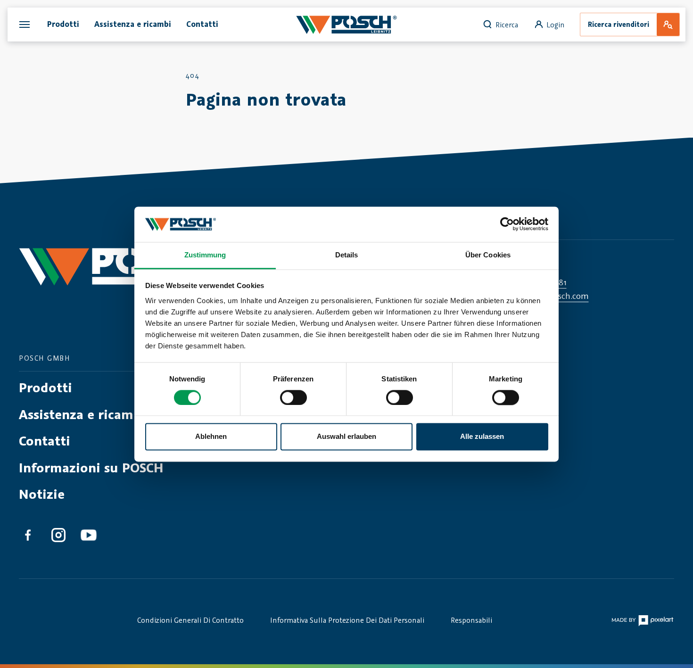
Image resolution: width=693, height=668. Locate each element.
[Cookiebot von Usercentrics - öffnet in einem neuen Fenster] (507, 224)
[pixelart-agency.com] (642, 620)
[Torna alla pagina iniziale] (123, 275)
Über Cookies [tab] (488, 255)
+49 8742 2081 (541, 282)
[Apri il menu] (24, 24)
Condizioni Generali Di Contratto (190, 620)
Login (555, 24)
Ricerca (506, 24)
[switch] (293, 397)
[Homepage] (346, 24)
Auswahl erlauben (346, 437)
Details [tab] (346, 255)
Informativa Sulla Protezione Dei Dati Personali (347, 620)
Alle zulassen (482, 437)
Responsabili (471, 620)
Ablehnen (211, 437)
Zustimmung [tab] (205, 255)
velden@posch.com (552, 295)
